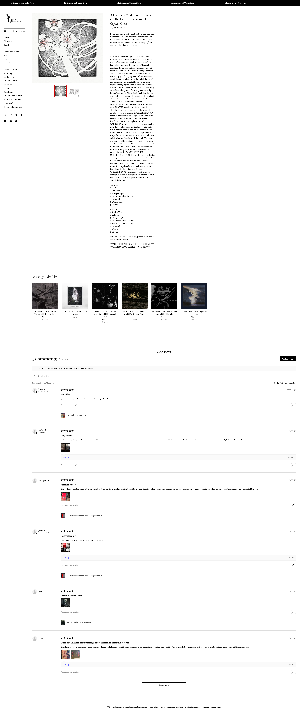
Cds (5, 59)
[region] (150, 3)
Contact (7, 88)
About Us (8, 84)
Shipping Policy (10, 81)
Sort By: (277, 383)
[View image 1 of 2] (60, 91)
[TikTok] (10, 115)
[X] (16, 115)
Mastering (8, 73)
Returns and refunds (12, 99)
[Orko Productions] (14, 19)
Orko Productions (11, 51)
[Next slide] (99, 48)
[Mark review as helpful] (293, 405)
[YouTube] (5, 121)
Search (6, 45)
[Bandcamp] (16, 121)
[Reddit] (10, 121)
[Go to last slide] (36, 48)
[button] (71, 359)
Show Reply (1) (67, 457)
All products (9, 41)
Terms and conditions (13, 107)
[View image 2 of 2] (74, 91)
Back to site (8, 92)
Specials (7, 63)
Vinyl (6, 55)
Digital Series (9, 77)
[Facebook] (21, 115)
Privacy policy (9, 103)
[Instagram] (5, 115)
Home (6, 37)
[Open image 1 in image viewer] (67, 48)
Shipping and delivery (13, 96)
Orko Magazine (10, 69)
